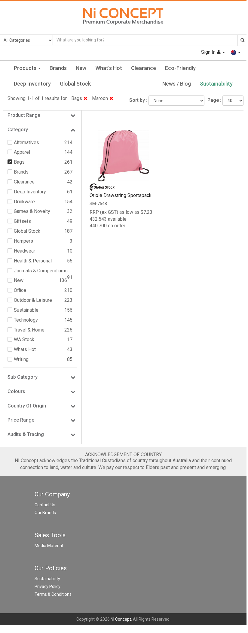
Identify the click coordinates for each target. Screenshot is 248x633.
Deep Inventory (32, 83)
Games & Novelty (32, 211)
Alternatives (26, 142)
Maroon (100, 98)
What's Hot (108, 68)
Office (20, 290)
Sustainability (216, 83)
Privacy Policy (47, 586)
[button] (235, 52)
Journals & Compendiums (41, 271)
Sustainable (26, 310)
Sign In (209, 52)
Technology (26, 320)
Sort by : (138, 100)
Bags (76, 98)
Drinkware (24, 201)
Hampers (23, 241)
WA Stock (24, 339)
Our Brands (45, 512)
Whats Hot (25, 349)
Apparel (22, 152)
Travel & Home (29, 330)
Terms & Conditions (53, 594)
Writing (21, 359)
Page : (214, 100)
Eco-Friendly (180, 68)
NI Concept (121, 619)
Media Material (49, 545)
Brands (58, 68)
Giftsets (22, 221)
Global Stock (75, 83)
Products (26, 68)
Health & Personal (33, 261)
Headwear (24, 251)
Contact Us (45, 504)
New (81, 68)
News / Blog (176, 83)
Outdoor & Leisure (33, 300)
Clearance (143, 68)
